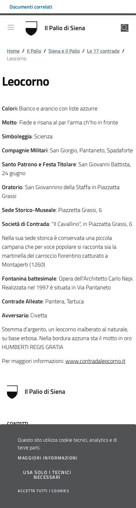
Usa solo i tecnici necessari (47, 474)
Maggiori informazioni (47, 458)
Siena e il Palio (64, 51)
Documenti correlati (30, 6)
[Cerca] (124, 28)
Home (13, 51)
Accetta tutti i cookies (43, 491)
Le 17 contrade (103, 51)
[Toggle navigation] (11, 27)
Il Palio (34, 51)
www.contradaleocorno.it (95, 361)
